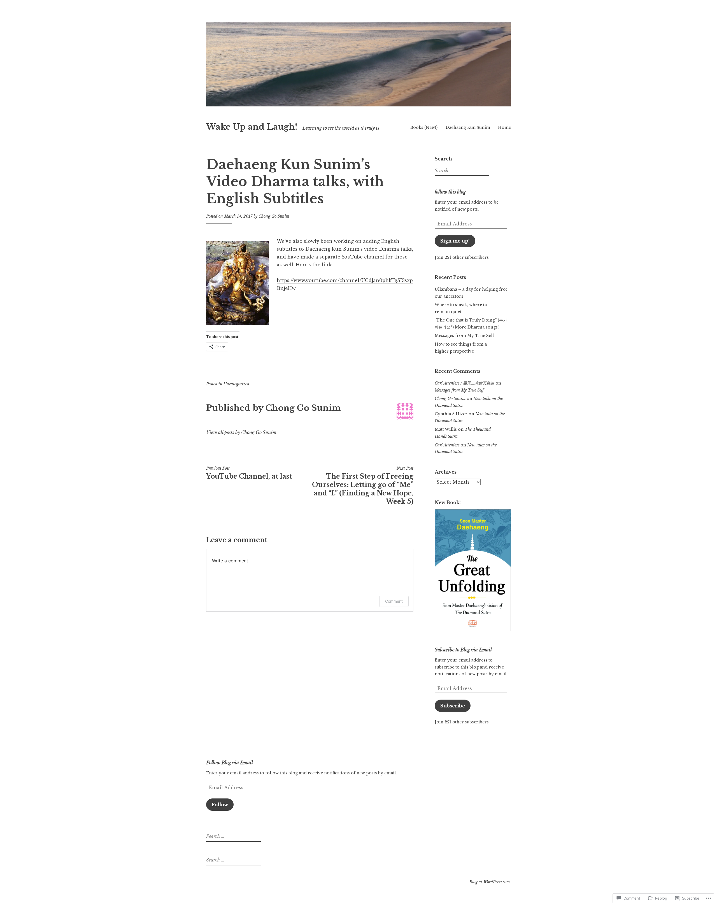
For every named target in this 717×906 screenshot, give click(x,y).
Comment (394, 601)
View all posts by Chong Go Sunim (241, 432)
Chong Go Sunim (274, 216)
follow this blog (450, 192)
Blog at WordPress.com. (490, 881)
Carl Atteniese (447, 445)
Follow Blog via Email (229, 762)
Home (504, 127)
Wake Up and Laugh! (251, 127)
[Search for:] (461, 170)
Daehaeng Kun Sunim (468, 127)
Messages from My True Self (464, 335)
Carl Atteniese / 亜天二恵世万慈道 (464, 383)
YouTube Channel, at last (249, 473)
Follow (220, 804)
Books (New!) (423, 127)
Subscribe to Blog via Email (463, 650)
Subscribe (452, 706)
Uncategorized (236, 383)
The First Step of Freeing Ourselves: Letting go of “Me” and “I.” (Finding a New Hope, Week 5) (362, 486)
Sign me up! (455, 241)
